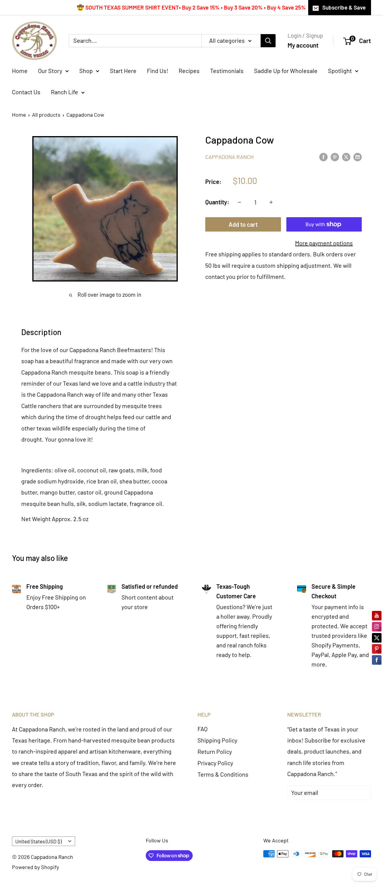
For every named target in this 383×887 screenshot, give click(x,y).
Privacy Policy (215, 762)
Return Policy (214, 751)
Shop (86, 70)
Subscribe (309, 810)
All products (46, 114)
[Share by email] (357, 156)
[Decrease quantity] (239, 202)
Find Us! (157, 70)
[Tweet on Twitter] (346, 156)
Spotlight (340, 70)
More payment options (324, 243)
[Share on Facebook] (323, 156)
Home (20, 70)
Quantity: (217, 202)
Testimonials (227, 70)
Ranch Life (64, 91)
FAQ (202, 728)
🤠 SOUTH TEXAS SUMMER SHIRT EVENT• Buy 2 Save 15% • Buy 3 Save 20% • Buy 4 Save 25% (191, 7)
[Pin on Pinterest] (335, 156)
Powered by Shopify (35, 867)
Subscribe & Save (344, 7)
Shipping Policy (217, 740)
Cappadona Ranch (229, 156)
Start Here (123, 70)
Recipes (189, 70)
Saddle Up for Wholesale (285, 70)
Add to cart (243, 224)
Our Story (50, 70)
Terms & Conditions (222, 774)
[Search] (268, 40)
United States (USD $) (38, 841)
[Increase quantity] (271, 202)
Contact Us (26, 91)
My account (303, 45)
